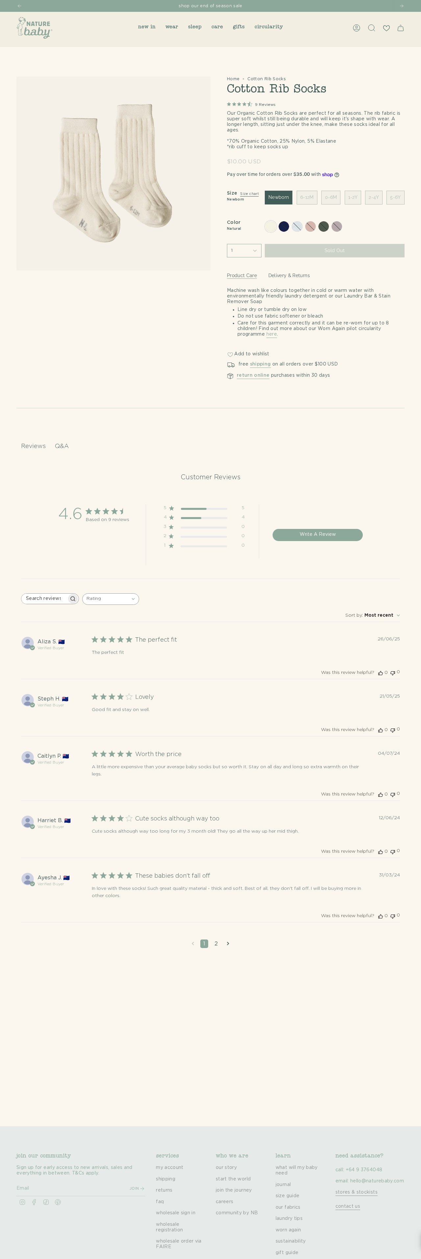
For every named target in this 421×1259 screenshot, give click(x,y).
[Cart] (400, 28)
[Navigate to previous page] (193, 943)
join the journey (234, 1190)
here (271, 334)
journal (283, 1184)
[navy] (284, 226)
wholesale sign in (175, 1213)
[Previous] (19, 6)
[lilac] (337, 226)
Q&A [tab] (62, 446)
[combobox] (110, 599)
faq (160, 1202)
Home (233, 79)
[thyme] (323, 226)
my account (170, 1167)
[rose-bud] (310, 226)
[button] (147, 28)
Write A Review (318, 534)
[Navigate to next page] (228, 943)
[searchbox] (44, 599)
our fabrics (288, 1207)
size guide (288, 1196)
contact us (347, 1206)
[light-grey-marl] (297, 226)
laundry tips (289, 1218)
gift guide (287, 1252)
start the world (233, 1179)
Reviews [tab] (33, 446)
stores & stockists (356, 1192)
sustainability (291, 1241)
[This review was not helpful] (392, 672)
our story (226, 1167)
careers (224, 1202)
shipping (165, 1179)
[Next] (402, 6)
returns (164, 1190)
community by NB (237, 1213)
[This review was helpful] (380, 673)
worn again (288, 1230)
